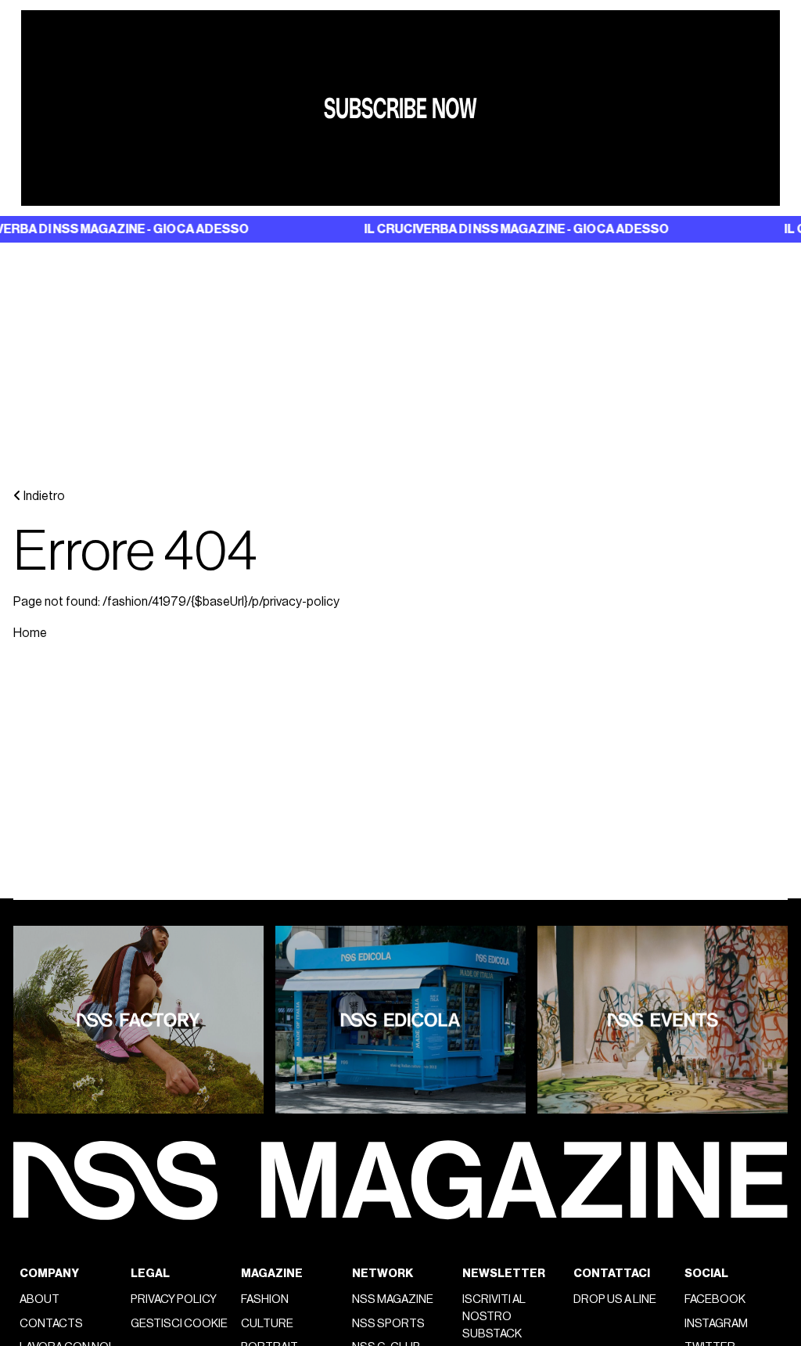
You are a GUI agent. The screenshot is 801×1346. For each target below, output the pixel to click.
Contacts (51, 1324)
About (39, 1299)
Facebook (714, 1299)
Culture (267, 1324)
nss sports (388, 1324)
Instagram (716, 1324)
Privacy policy (174, 1299)
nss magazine (392, 1299)
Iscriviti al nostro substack (494, 1317)
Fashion (265, 1299)
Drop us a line (614, 1299)
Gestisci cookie (179, 1324)
